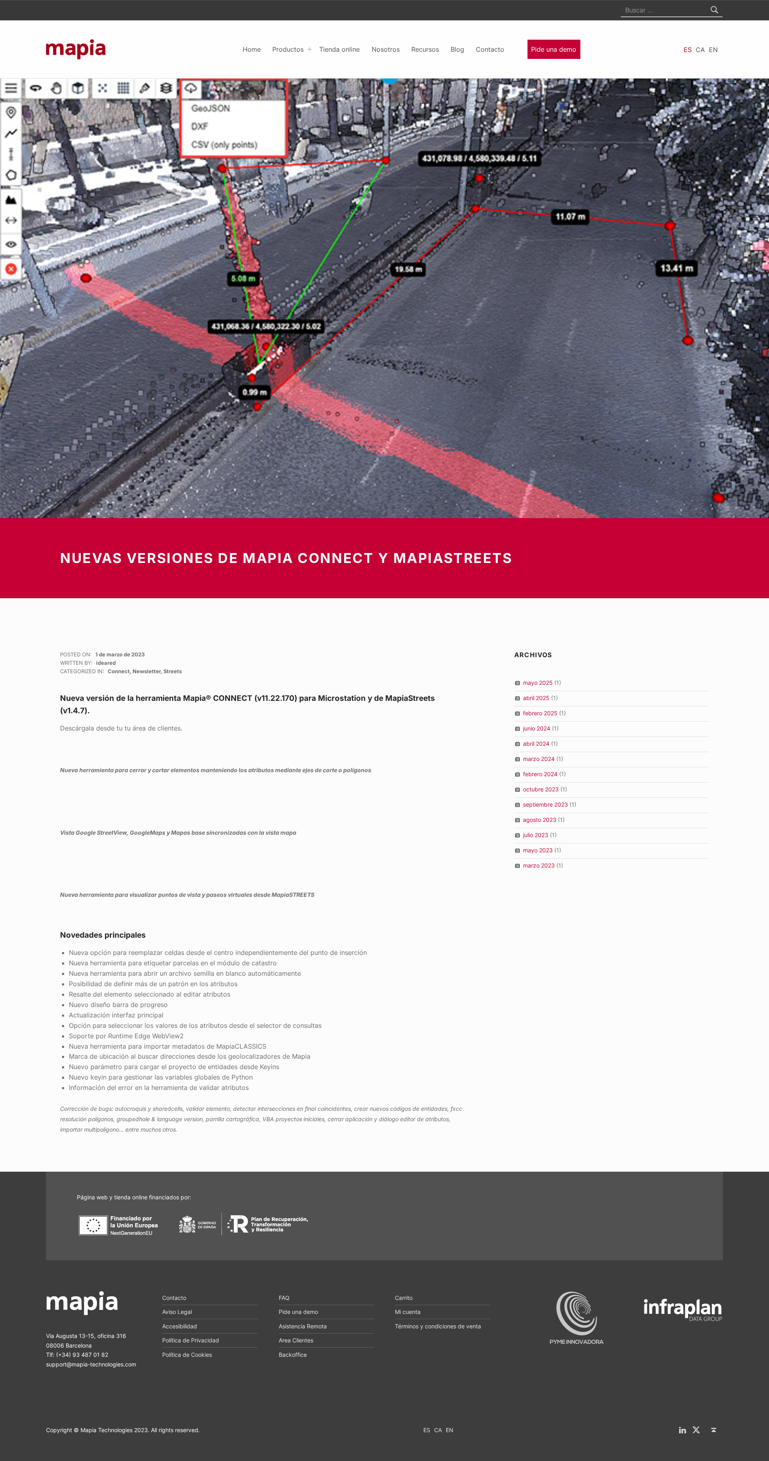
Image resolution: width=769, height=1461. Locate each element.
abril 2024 (536, 743)
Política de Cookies (187, 1354)
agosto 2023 (539, 819)
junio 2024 (536, 728)
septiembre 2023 (545, 804)
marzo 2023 (539, 865)
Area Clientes (296, 1340)
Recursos (425, 49)
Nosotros (386, 49)
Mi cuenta (408, 1311)
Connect (119, 671)
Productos (288, 49)
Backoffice (293, 1354)
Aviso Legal (177, 1311)
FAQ (284, 1297)
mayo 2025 (538, 682)
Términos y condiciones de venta (438, 1326)
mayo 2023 (538, 850)
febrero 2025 (540, 713)
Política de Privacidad (190, 1340)
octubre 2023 (541, 789)
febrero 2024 (540, 774)
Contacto (490, 49)
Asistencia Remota (303, 1326)
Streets (172, 671)
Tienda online (339, 49)
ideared (106, 663)
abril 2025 (536, 697)
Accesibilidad (179, 1326)
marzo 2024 (539, 758)
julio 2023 (535, 834)
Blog (457, 49)
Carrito (404, 1297)
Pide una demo (553, 49)
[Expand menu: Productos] (310, 49)
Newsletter (147, 671)
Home (252, 49)
